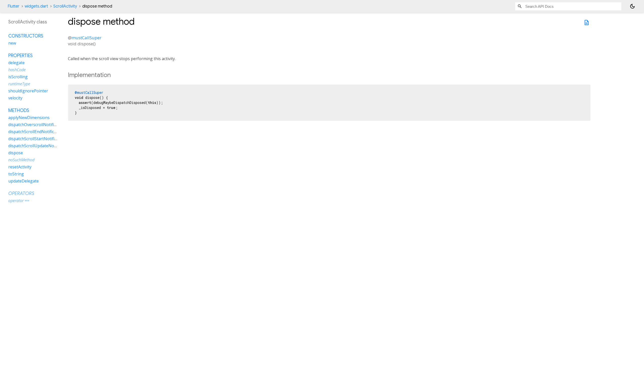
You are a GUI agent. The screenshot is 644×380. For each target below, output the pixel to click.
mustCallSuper (86, 38)
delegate (16, 62)
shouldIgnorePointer (28, 91)
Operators (21, 193)
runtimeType (19, 84)
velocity (15, 98)
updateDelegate (23, 181)
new (12, 43)
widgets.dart (36, 6)
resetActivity (19, 167)
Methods (18, 110)
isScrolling (18, 77)
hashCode (17, 69)
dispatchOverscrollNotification (36, 124)
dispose (15, 153)
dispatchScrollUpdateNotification (39, 145)
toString (16, 174)
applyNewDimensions (29, 117)
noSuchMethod (21, 160)
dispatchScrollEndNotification (36, 131)
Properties (20, 55)
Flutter (13, 6)
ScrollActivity (65, 6)
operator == (18, 200)
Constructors (25, 36)
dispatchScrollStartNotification (37, 138)
